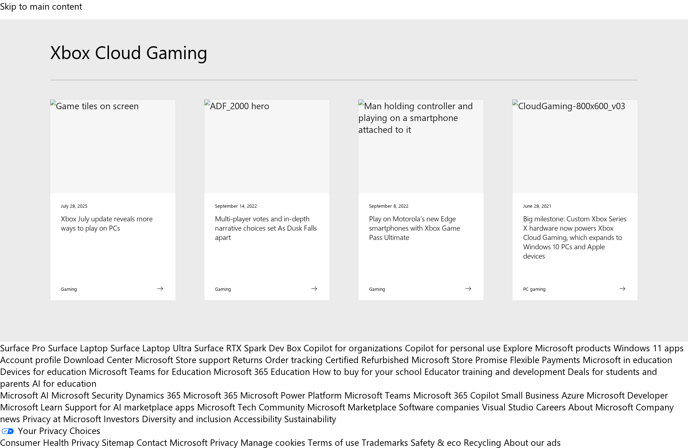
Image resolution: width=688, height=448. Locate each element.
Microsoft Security (87, 395)
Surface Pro (23, 347)
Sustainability (310, 418)
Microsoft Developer (627, 395)
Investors (121, 418)
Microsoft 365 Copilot (456, 395)
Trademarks (385, 442)
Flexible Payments (545, 359)
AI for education (64, 383)
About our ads (532, 442)
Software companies (439, 407)
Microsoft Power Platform (291, 395)
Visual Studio (508, 407)
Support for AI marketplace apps (130, 407)
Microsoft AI (24, 395)
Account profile (30, 359)
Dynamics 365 (153, 395)
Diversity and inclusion (186, 418)
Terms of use (333, 442)
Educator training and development (494, 371)
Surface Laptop (78, 347)
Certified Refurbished (367, 359)
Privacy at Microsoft (62, 418)
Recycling (482, 442)
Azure (573, 395)
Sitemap (118, 442)
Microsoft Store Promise (459, 359)
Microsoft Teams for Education (150, 371)
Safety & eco (436, 442)
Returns (248, 359)
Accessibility (258, 418)
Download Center (98, 359)
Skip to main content (41, 6)
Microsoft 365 (210, 395)
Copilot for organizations (353, 347)
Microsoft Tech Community (251, 407)
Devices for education (43, 371)
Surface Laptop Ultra (151, 347)
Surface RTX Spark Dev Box (247, 347)
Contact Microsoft (172, 442)
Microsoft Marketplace (351, 407)
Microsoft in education (627, 359)
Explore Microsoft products (557, 347)
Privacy (225, 442)
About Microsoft (600, 407)
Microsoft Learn (31, 407)
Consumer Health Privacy (49, 442)
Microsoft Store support (182, 359)
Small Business (530, 395)
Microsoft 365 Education (262, 371)
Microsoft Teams (377, 395)
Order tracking (294, 359)
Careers (551, 407)
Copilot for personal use (453, 347)
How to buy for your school (367, 371)
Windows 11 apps (648, 347)
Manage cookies (272, 442)
